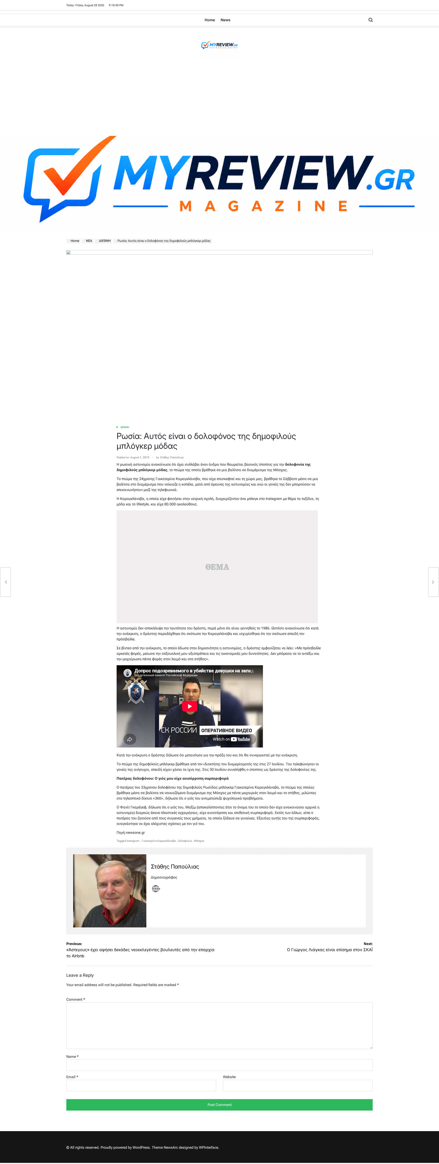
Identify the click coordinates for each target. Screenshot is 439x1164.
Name (72, 1056)
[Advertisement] (219, 102)
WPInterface (208, 1147)
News (225, 20)
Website (229, 1077)
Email (72, 1077)
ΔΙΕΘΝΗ (124, 427)
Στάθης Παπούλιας (172, 457)
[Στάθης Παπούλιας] (109, 890)
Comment (75, 999)
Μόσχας (199, 840)
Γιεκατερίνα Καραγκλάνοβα (159, 840)
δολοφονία (185, 840)
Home (210, 20)
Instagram (133, 840)
